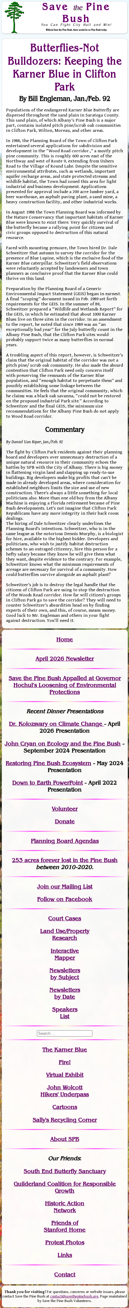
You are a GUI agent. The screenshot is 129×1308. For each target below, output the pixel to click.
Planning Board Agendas (65, 840)
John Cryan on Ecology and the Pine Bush (63, 743)
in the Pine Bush (83, 860)
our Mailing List (70, 886)
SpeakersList (64, 1013)
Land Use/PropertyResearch (64, 934)
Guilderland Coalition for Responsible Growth (65, 1187)
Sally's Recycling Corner (65, 1119)
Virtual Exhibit (64, 1074)
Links (65, 1255)
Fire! (65, 1062)
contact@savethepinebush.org (74, 1296)
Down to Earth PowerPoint (47, 782)
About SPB (64, 1139)
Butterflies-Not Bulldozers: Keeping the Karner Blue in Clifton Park (65, 67)
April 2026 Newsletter (65, 658)
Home (64, 639)
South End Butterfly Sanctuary (65, 1171)
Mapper (65, 957)
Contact (64, 1274)
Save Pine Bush (76, 12)
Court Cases (64, 918)
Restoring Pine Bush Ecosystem (48, 763)
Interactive (65, 950)
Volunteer (65, 808)
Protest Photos (64, 1242)
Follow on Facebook (64, 899)
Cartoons (64, 1107)
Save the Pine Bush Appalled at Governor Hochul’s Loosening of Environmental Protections (65, 685)
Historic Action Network (64, 1207)
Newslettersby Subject (65, 974)
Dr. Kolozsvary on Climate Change (56, 723)
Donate (65, 821)
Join (43, 886)
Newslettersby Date (65, 993)
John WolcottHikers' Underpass (64, 1091)
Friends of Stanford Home (65, 1226)
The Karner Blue (64, 1049)
